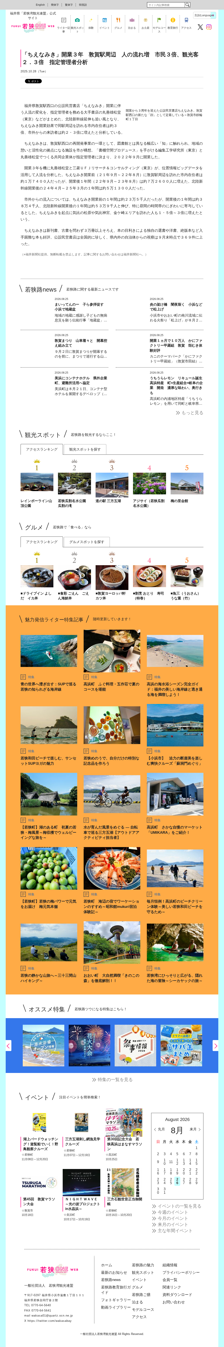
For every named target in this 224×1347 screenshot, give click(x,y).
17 (165, 1171)
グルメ (118, 27)
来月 (193, 1129)
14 (190, 1161)
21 (190, 1171)
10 (165, 1161)
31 (165, 1190)
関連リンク (172, 1287)
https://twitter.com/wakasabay (50, 1320)
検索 (187, 4)
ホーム (106, 1265)
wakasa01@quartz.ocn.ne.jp (52, 1315)
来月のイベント (173, 1224)
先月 (161, 1129)
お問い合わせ (174, 1302)
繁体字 (69, 5)
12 (177, 1161)
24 (165, 1181)
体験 (91, 27)
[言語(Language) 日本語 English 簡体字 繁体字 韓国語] (204, 15)
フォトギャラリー (116, 1300)
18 (171, 1171)
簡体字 (55, 5)
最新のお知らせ (114, 1272)
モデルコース (159, 29)
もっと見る (192, 412)
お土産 (145, 27)
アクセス (186, 27)
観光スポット (77, 29)
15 (197, 1161)
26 (177, 1181)
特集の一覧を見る (115, 1079)
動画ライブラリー (116, 1307)
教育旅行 (173, 27)
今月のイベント (173, 1218)
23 (158, 1181)
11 (171, 1162)
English (40, 5)
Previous (8, 1045)
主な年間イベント (175, 1230)
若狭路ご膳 (141, 1295)
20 (184, 1171)
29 (197, 1181)
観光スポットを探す (85, 449)
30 (158, 1190)
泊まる (132, 27)
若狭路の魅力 (143, 1265)
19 (177, 1171)
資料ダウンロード (177, 1295)
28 (190, 1181)
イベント (104, 27)
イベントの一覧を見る (179, 1206)
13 (184, 1161)
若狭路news (111, 1280)
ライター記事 (63, 29)
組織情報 (170, 1265)
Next (215, 1045)
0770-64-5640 (41, 1305)
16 (158, 1171)
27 (184, 1181)
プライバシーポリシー (181, 1272)
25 (171, 1181)
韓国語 (83, 5)
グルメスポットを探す (86, 542)
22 (197, 1171)
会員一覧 (170, 1280)
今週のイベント (173, 1212)
